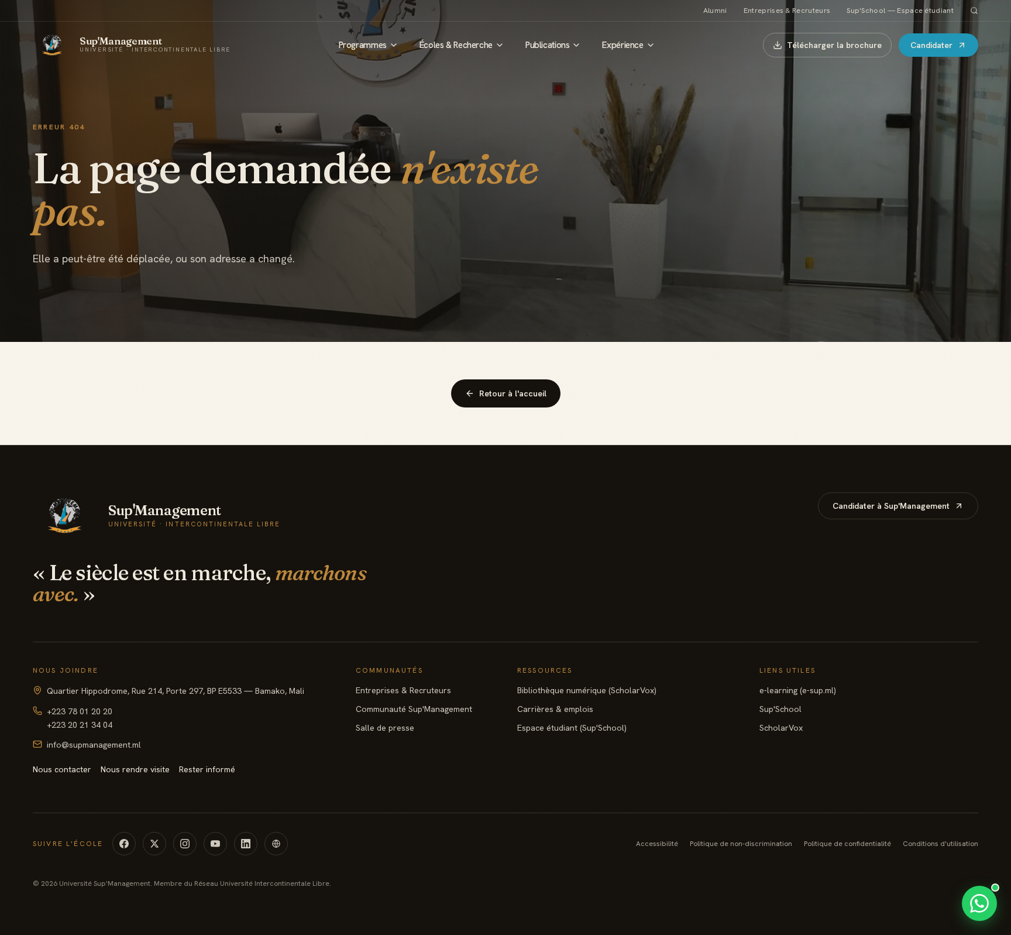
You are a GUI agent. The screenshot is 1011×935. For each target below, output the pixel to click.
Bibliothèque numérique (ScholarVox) (586, 690)
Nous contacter (62, 769)
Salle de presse (385, 727)
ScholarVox (781, 727)
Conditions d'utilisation (940, 843)
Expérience (622, 45)
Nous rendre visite (135, 769)
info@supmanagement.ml (94, 744)
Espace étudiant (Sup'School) (572, 727)
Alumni (715, 10)
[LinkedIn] (245, 843)
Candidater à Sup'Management (891, 506)
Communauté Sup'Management (414, 709)
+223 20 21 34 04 (79, 725)
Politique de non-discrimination (741, 843)
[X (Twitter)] (154, 843)
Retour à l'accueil (512, 393)
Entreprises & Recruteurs (787, 10)
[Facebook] (124, 843)
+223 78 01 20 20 (79, 711)
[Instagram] (185, 843)
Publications (547, 45)
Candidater (931, 45)
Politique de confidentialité (847, 843)
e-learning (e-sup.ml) (797, 690)
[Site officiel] (276, 843)
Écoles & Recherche (456, 45)
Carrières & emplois (555, 709)
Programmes (363, 45)
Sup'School (780, 709)
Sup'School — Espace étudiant (900, 10)
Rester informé (207, 769)
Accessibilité (657, 843)
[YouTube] (215, 843)
